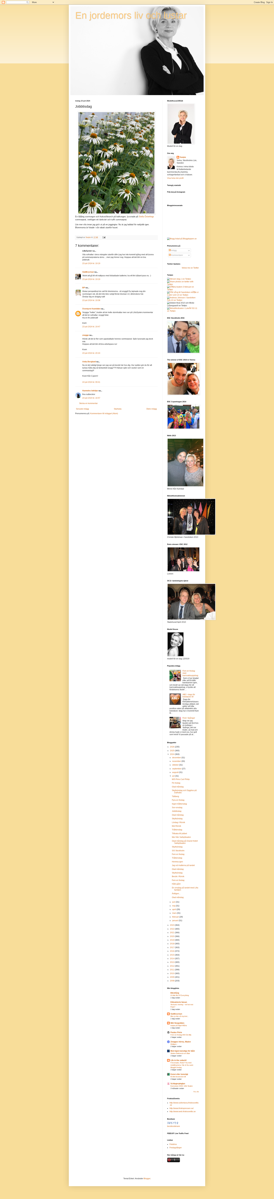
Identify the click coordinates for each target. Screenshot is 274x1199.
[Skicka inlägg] (104, 237)
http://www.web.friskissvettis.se (183, 1111)
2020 (172, 936)
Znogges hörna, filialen (180, 1042)
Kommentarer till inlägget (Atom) (104, 413)
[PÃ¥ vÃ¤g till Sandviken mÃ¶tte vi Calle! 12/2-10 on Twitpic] (183, 295)
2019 (172, 940)
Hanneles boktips (90, 391)
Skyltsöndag (177, 819)
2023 (172, 925)
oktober (175, 765)
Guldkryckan (88, 272)
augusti (175, 772)
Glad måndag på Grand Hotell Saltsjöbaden (185, 842)
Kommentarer (177, 255)
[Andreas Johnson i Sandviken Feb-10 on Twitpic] (183, 300)
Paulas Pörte (176, 1032)
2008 (172, 981)
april (174, 909)
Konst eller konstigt (179, 1074)
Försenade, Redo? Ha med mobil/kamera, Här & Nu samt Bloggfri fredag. (181, 1065)
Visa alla (196, 1091)
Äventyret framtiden (91, 309)
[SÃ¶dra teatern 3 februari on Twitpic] (183, 289)
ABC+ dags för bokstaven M (189, 695)
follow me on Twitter (190, 268)
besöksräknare (173, 1126)
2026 (172, 747)
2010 (172, 973)
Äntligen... (176, 893)
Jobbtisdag (176, 811)
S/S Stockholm (178, 851)
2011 (172, 970)
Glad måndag (178, 787)
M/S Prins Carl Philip (181, 779)
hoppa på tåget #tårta (178, 1025)
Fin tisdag (176, 783)
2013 (172, 962)
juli (173, 776)
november (176, 761)
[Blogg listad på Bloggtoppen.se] (182, 239)
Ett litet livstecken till (178, 1077)
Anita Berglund (89, 362)
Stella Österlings (146, 216)
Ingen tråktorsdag (179, 804)
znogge (85, 335)
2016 (172, 951)
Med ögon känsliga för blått (182, 1051)
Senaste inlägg (82, 409)
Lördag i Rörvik (178, 822)
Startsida (117, 409)
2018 (172, 944)
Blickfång (174, 993)
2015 (172, 955)
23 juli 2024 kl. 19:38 (91, 300)
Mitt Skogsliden (177, 1023)
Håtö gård (176, 884)
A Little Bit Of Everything (179, 995)
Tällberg (175, 796)
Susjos (183, 157)
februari (175, 917)
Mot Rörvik (176, 826)
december (176, 757)
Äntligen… (174, 1044)
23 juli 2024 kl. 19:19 (91, 263)
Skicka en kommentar (88, 403)
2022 (172, 929)
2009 (172, 977)
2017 (172, 947)
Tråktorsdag (177, 830)
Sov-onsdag (177, 807)
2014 (172, 958)
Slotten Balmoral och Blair (180, 1053)
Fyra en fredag (178, 800)
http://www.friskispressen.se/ (182, 1108)
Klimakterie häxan (178, 1002)
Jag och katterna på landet (183, 865)
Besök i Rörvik (178, 876)
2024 (172, 754)
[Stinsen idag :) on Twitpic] (179, 279)
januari (175, 920)
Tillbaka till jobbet (179, 833)
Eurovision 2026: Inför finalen (181, 1086)
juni (174, 902)
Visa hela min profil (175, 178)
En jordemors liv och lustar (131, 15)
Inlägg (174, 250)
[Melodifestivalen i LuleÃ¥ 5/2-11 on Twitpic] (183, 311)
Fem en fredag (178, 854)
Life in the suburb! (178, 1060)
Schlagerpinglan (177, 1084)
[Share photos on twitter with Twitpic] (183, 284)
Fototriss (173, 1144)
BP (83, 288)
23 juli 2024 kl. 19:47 (91, 327)
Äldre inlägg (151, 409)
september (177, 769)
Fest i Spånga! (189, 718)
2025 (172, 751)
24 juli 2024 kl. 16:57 (91, 398)
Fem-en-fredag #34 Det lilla (180, 1035)
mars (174, 913)
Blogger (147, 1178)
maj (174, 906)
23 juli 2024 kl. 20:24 (91, 353)
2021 (172, 932)
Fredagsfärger (176, 1148)
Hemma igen (177, 862)
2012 (172, 966)
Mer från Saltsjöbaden (181, 837)
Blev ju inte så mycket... (179, 1016)
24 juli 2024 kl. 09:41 (91, 382)
